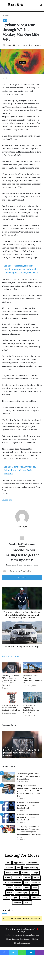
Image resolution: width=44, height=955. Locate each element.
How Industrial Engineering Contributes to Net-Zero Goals (31, 708)
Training (24, 897)
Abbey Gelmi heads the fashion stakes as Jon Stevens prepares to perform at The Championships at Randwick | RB (29, 790)
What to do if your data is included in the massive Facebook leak (28, 805)
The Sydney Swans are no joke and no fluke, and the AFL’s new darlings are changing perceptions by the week (29, 831)
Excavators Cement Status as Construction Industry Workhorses (32, 679)
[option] (22, 744)
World (27, 902)
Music (17, 887)
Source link (7, 500)
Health (27, 878)
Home (6, 15)
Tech (12, 15)
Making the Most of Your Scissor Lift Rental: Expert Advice (11, 707)
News (26, 887)
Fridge (35, 873)
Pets (35, 887)
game (7, 878)
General (17, 878)
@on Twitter (8, 910)
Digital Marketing (31, 868)
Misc (9, 887)
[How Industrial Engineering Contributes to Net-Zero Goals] (32, 697)
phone (9, 892)
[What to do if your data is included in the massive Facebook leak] (8, 806)
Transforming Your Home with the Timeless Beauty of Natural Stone (28, 776)
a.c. (8, 863)
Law (26, 882)
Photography (21, 892)
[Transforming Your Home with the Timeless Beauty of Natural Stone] (8, 777)
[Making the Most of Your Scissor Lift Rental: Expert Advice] (11, 697)
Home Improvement (13, 882)
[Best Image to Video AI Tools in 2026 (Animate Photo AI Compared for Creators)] (11, 667)
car (18, 868)
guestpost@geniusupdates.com (27, 935)
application (18, 863)
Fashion (25, 873)
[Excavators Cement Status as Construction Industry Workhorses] (32, 667)
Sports (34, 892)
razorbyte (9, 45)
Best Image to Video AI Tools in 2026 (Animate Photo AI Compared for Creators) (10, 680)
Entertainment (12, 873)
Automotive (32, 863)
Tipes (15, 897)
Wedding (17, 902)
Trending (35, 897)
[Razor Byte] (16, 5)
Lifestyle (36, 882)
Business (9, 868)
